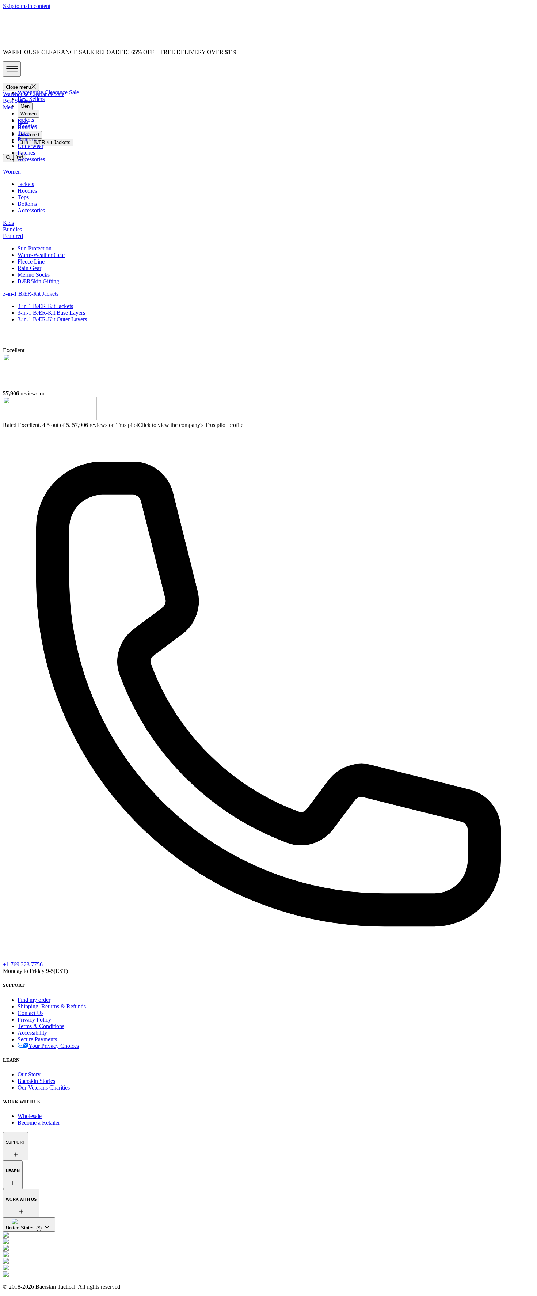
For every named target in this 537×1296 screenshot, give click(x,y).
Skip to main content (26, 6)
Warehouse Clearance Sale (48, 92)
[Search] (8, 158)
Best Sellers (31, 99)
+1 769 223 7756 (23, 964)
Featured (29, 134)
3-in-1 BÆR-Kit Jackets (45, 142)
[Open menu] (12, 69)
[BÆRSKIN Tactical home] (268, 80)
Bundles (27, 127)
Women (28, 114)
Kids (23, 121)
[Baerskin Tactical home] (268, 341)
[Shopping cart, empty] (20, 157)
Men (25, 106)
